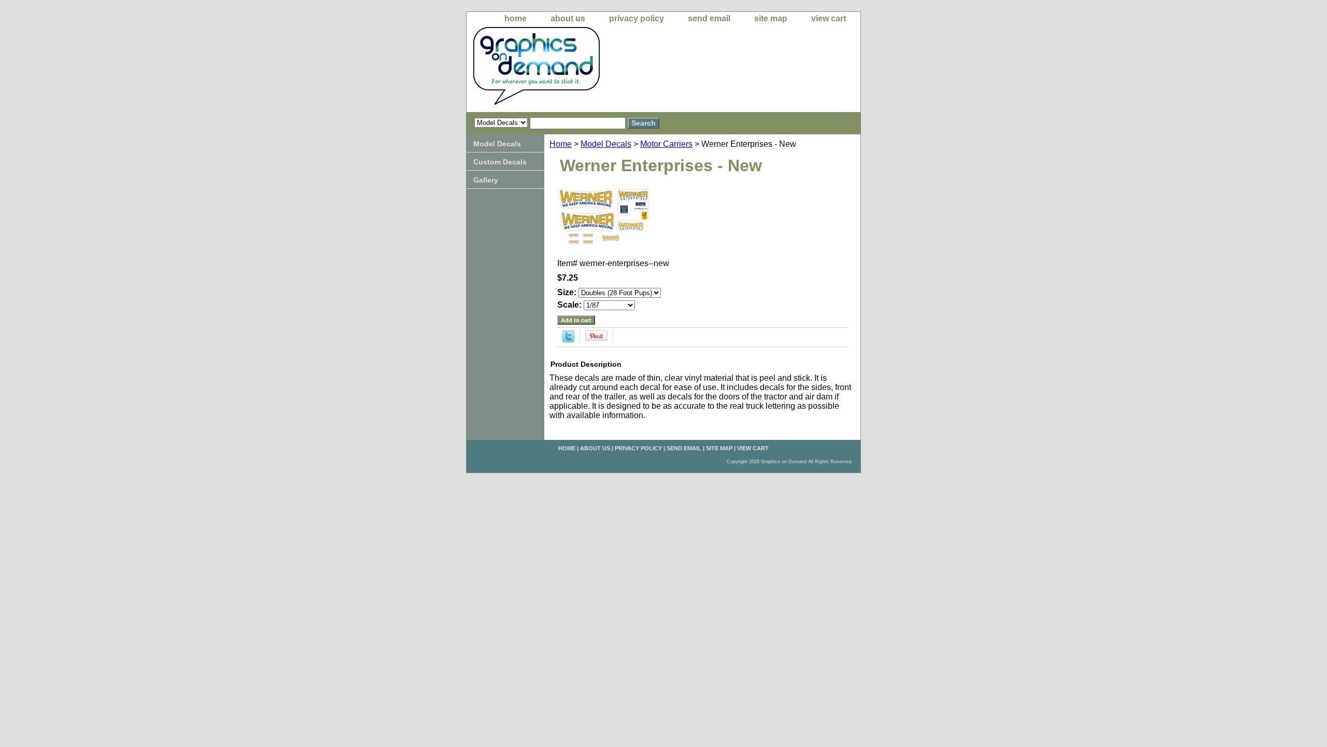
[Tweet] (568, 339)
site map (770, 18)
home (515, 18)
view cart (828, 18)
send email (709, 18)
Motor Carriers (666, 144)
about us (567, 18)
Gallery (485, 180)
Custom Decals (500, 162)
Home (560, 144)
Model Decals (606, 144)
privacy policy (636, 18)
